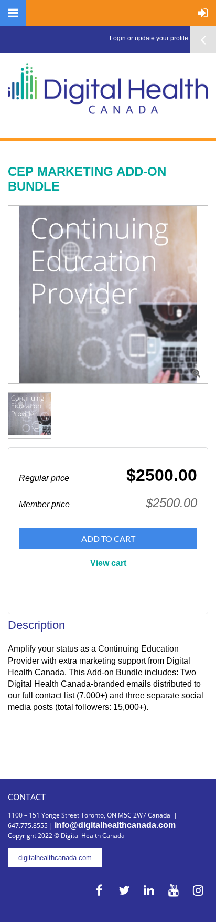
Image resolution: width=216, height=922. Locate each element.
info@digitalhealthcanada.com (115, 825)
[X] (124, 890)
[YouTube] (173, 890)
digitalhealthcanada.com (55, 858)
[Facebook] (99, 890)
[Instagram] (198, 890)
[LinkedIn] (149, 890)
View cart (108, 563)
